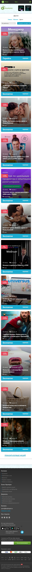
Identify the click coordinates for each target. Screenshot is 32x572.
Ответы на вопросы (7, 482)
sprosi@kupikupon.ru (7, 508)
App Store (5, 528)
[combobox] (8, 23)
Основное (4, 473)
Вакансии (4, 477)
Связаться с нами (5, 510)
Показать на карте (23, 23)
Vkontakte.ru (4, 517)
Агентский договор (7, 497)
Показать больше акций (15, 455)
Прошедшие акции (7, 491)
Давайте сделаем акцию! (8, 487)
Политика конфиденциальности (10, 503)
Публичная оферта (7, 501)
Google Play (15, 528)
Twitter (7, 517)
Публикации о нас (7, 475)
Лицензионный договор (8, 499)
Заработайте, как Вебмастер (9, 489)
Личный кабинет (30, 2)
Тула (16, 2)
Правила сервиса (6, 479)
